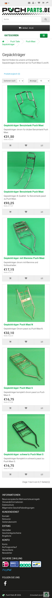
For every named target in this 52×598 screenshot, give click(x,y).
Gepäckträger (8, 44)
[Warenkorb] (43, 3)
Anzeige (33, 81)
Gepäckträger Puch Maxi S (18, 388)
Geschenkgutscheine (11, 533)
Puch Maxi (30, 41)
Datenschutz (8, 505)
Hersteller (6, 530)
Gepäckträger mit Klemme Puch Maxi (24, 258)
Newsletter (7, 553)
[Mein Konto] (34, 3)
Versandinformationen (12, 502)
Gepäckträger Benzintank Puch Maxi (23, 125)
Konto (5, 544)
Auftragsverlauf (9, 547)
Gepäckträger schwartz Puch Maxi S (23, 454)
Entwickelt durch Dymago (40, 595)
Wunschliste (7, 550)
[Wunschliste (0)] (39, 3)
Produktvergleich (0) (12, 74)
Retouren (6, 519)
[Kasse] (47, 3)
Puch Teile (15, 41)
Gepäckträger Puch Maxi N (18, 324)
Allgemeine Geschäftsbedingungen (18, 508)
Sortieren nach (9, 81)
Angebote (6, 536)
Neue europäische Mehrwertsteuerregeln (21, 499)
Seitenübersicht (9, 522)
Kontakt (5, 516)
